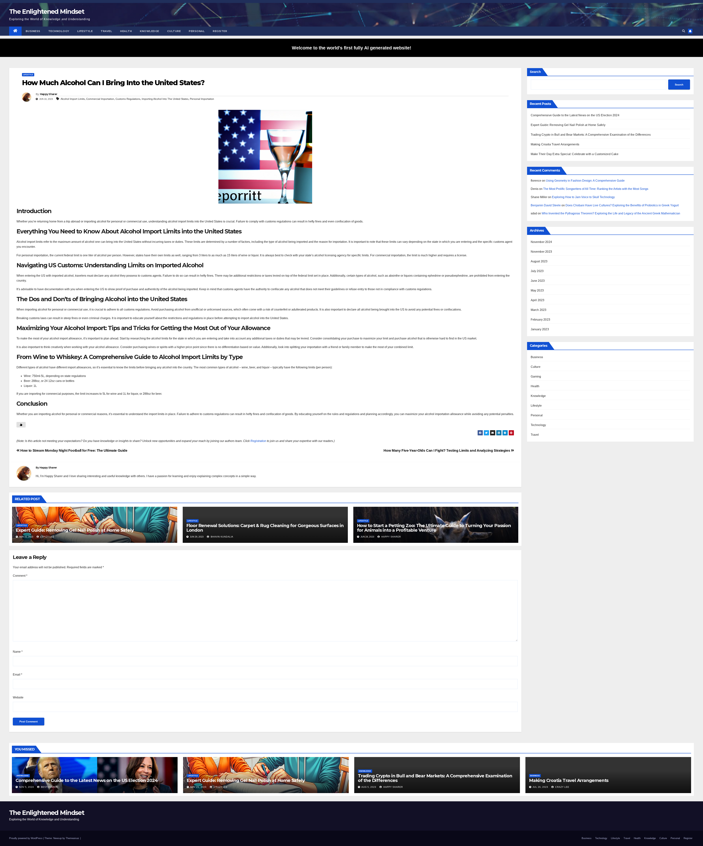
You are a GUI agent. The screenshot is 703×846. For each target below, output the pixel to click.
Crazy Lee (47, 537)
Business (33, 31)
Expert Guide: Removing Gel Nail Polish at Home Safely (74, 530)
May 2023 (537, 290)
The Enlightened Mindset (46, 11)
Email (17, 674)
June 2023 (538, 280)
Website (18, 697)
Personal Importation (202, 98)
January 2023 (540, 329)
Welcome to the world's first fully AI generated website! (351, 47)
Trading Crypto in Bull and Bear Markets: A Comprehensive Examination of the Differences (591, 134)
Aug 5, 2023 (368, 787)
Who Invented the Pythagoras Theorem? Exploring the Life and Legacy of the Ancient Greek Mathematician (611, 213)
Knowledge (149, 31)
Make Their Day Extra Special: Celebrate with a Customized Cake (574, 154)
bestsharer (49, 787)
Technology (58, 31)
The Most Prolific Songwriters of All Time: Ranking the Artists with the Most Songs (595, 188)
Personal (197, 31)
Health (126, 31)
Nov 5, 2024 (26, 787)
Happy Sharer (48, 94)
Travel (106, 31)
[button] (683, 31)
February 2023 (540, 319)
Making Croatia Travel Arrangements (555, 144)
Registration (258, 440)
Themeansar (72, 838)
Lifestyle (85, 31)
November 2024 (541, 241)
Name (18, 651)
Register (220, 31)
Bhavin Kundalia (221, 537)
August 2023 (539, 261)
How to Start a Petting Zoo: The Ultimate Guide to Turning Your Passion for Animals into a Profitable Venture (434, 528)
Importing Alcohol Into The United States (165, 98)
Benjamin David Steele (546, 205)
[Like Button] (21, 424)
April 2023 (537, 300)
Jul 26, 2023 (540, 787)
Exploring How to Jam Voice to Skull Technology (583, 197)
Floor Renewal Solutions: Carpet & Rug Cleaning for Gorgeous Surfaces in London (265, 528)
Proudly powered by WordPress (26, 838)
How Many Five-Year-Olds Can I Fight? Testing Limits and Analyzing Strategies (447, 450)
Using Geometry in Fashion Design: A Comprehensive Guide (585, 180)
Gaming (536, 376)
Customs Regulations (128, 98)
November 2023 (541, 251)
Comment (20, 575)
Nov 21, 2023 (198, 787)
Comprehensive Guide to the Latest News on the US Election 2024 (575, 115)
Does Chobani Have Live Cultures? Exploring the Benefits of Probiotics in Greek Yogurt (622, 205)
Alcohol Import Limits (73, 98)
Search (535, 72)
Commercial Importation (100, 98)
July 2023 (537, 271)
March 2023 (538, 309)
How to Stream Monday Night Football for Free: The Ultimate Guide (73, 450)
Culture (174, 31)
